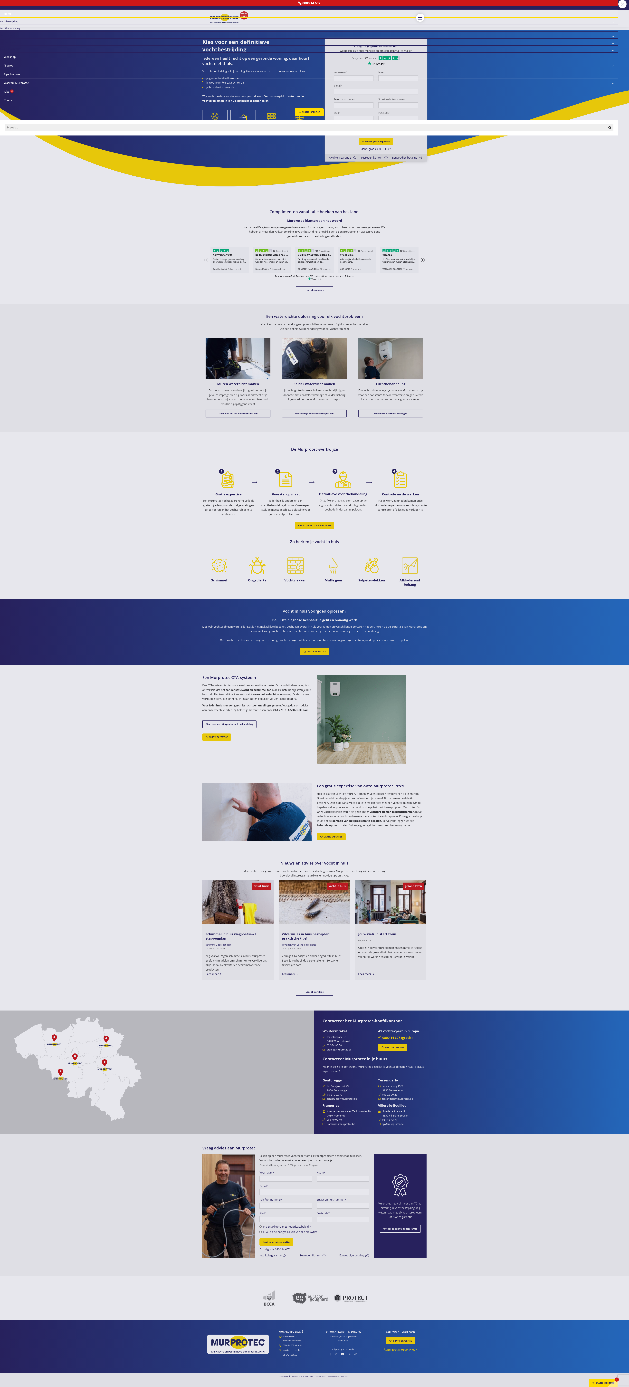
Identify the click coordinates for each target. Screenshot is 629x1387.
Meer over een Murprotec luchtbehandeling (229, 724)
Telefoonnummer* (344, 99)
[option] (228, 1206)
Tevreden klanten (371, 157)
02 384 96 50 (334, 1045)
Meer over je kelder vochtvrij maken (314, 413)
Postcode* (384, 113)
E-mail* (338, 85)
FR (8, 5)
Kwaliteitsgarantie (340, 157)
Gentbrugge (332, 1080)
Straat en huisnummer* (392, 99)
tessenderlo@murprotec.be (397, 1098)
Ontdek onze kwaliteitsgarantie (400, 1228)
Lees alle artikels (315, 991)
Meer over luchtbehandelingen (390, 413)
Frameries (331, 1105)
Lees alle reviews (315, 290)
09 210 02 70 (334, 1094)
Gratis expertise (316, 651)
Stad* (337, 113)
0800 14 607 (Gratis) (292, 1345)
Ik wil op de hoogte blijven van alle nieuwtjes (363, 131)
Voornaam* (340, 72)
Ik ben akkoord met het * (360, 126)
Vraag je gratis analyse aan (314, 525)
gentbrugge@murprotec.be (342, 1098)
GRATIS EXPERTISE (394, 1047)
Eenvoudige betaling (404, 157)
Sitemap (344, 1376)
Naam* (382, 72)
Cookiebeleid (333, 1376)
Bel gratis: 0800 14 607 (402, 1349)
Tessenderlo (388, 1080)
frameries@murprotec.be (341, 1124)
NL (4, 5)
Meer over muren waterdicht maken (238, 413)
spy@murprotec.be (393, 1124)
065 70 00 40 (334, 1119)
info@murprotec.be (292, 1350)
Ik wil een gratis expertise (376, 141)
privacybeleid (373, 126)
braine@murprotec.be (339, 1049)
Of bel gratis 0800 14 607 (376, 149)
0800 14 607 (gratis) (397, 1037)
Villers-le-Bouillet (392, 1105)
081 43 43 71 (389, 1119)
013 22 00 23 (389, 1094)
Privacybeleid (320, 1376)
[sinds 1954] (224, 18)
